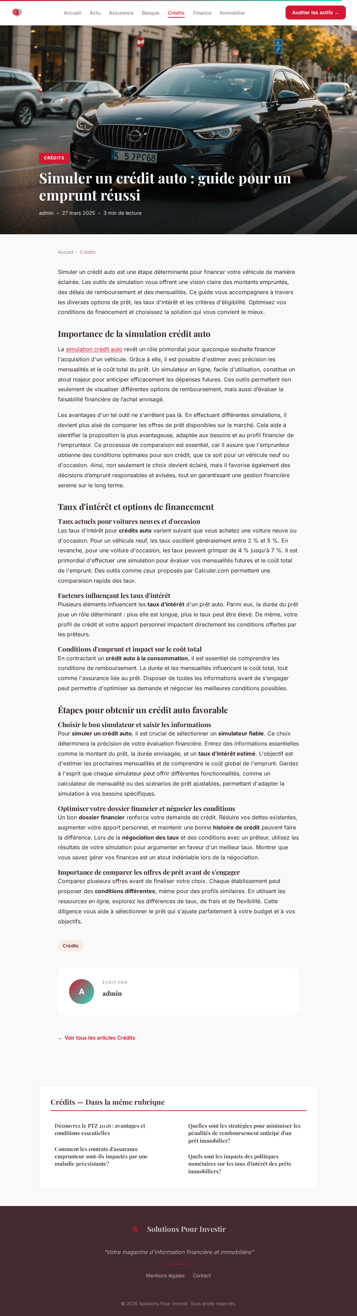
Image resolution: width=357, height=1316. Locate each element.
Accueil (72, 12)
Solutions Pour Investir (186, 1229)
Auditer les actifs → (315, 12)
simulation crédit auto (94, 349)
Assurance (121, 12)
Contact (202, 1275)
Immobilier (232, 12)
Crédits (176, 12)
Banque (150, 12)
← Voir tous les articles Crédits (96, 1037)
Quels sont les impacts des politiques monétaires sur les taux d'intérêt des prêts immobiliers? (239, 1164)
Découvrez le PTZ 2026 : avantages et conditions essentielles (100, 1129)
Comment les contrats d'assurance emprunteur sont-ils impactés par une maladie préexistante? (101, 1156)
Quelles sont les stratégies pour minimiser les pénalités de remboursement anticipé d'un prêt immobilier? (244, 1133)
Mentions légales (165, 1275)
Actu (95, 12)
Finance (202, 12)
